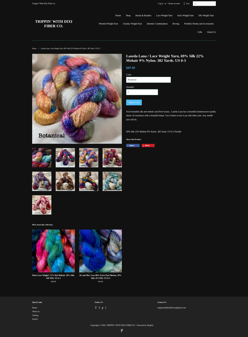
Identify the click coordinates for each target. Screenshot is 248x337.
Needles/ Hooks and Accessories (199, 23)
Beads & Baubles (143, 15)
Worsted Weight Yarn (108, 23)
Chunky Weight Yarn (132, 23)
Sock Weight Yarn (185, 15)
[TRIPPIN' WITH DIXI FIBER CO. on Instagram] (105, 308)
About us (35, 311)
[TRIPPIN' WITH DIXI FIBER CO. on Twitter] (96, 308)
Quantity (130, 87)
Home (118, 15)
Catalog (35, 315)
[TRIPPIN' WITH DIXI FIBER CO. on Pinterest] (102, 308)
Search (35, 319)
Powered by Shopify (145, 325)
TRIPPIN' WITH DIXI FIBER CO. (53, 23)
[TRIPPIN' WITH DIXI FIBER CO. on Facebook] (99, 308)
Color (128, 74)
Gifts (200, 32)
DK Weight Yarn (206, 15)
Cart (187, 3)
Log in (160, 3)
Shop (128, 15)
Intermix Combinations (157, 23)
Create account (174, 3)
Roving (176, 23)
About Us (211, 32)
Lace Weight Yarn (164, 15)
